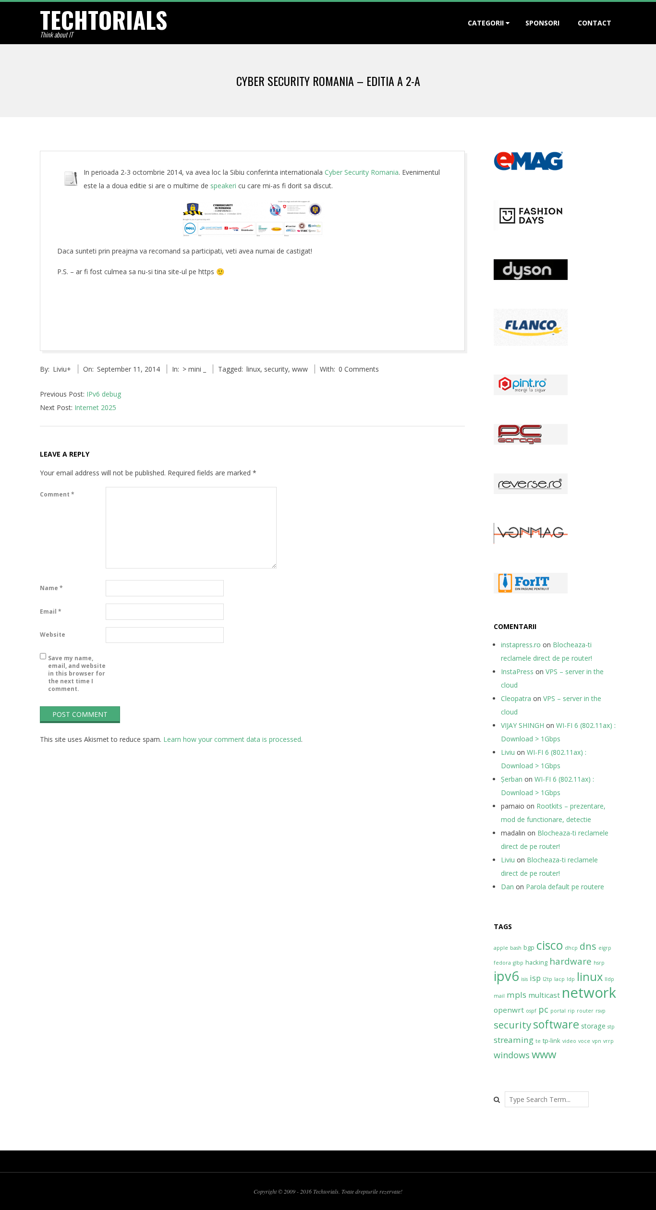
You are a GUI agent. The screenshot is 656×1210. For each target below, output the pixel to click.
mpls (516, 994)
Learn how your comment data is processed (232, 739)
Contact (594, 22)
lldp (609, 979)
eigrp (604, 947)
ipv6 (506, 976)
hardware (570, 961)
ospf (531, 1010)
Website (52, 634)
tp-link (551, 1040)
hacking (536, 962)
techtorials (103, 19)
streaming (514, 1039)
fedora (502, 962)
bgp (529, 947)
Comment (57, 494)
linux (253, 369)
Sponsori (542, 22)
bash (516, 947)
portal (558, 1010)
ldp (571, 979)
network (589, 992)
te (538, 1041)
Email (50, 611)
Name (51, 588)
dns (588, 946)
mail (499, 995)
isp (535, 978)
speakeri (223, 185)
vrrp (608, 1041)
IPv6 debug (103, 394)
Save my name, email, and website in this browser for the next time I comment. (77, 673)
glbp (518, 962)
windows (512, 1055)
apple (501, 947)
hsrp (599, 962)
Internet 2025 (95, 407)
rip (571, 1010)
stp (611, 1026)
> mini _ (194, 369)
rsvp (600, 1010)
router (585, 1010)
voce (584, 1041)
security (276, 369)
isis (524, 979)
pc (543, 1009)
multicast (544, 995)
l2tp (547, 979)
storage (593, 1025)
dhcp (571, 947)
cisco (549, 945)
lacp (559, 979)
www (300, 369)
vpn (596, 1041)
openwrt (509, 1010)
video (569, 1041)
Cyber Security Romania (362, 172)
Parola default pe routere (565, 886)
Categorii (486, 22)
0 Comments (359, 369)
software (556, 1024)
